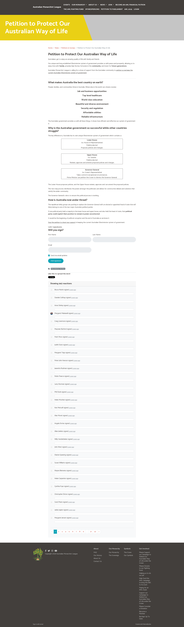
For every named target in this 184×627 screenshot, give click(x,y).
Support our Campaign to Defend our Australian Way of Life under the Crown (145, 598)
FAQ (95, 552)
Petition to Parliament (112, 9)
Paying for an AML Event (144, 588)
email (41, 624)
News (103, 4)
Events (67, 4)
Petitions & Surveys (68, 48)
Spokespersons (92, 9)
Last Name (96, 234)
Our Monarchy (79, 4)
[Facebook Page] (45, 551)
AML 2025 (128, 9)
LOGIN (136, 9)
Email (50, 245)
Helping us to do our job (145, 574)
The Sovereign (114, 555)
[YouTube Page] (56, 551)
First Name (52, 234)
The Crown (128, 552)
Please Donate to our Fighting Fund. (144, 568)
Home (50, 48)
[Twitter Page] (49, 551)
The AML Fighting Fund (74, 9)
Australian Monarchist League (47, 7)
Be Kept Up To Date (144, 617)
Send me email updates (59, 255)
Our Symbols (128, 555)
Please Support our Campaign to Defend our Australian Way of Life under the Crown (145, 558)
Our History (98, 555)
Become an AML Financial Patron (130, 4)
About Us (92, 4)
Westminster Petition (58, 269)
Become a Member (142, 612)
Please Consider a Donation (144, 607)
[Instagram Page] (52, 551)
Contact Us (98, 561)
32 (95, 531)
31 (91, 531)
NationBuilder (147, 624)
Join (111, 4)
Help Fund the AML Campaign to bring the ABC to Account (145, 581)
